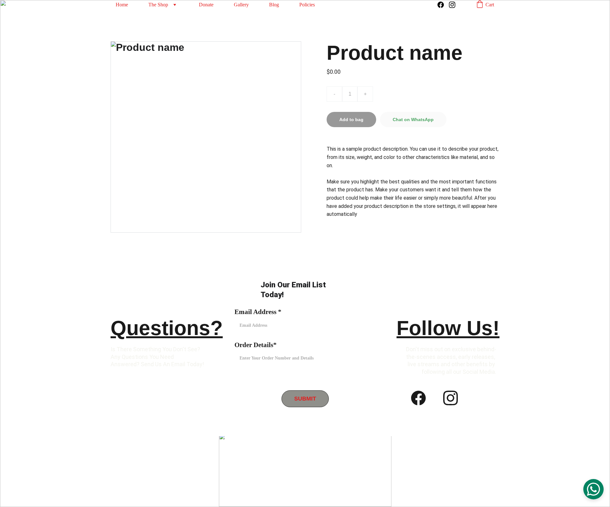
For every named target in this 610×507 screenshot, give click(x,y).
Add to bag (351, 119)
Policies (307, 4)
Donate (206, 4)
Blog (274, 4)
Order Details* (255, 345)
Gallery (241, 4)
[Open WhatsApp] (593, 489)
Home (122, 4)
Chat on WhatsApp (413, 119)
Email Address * (257, 312)
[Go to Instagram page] (452, 5)
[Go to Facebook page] (443, 5)
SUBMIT (305, 398)
